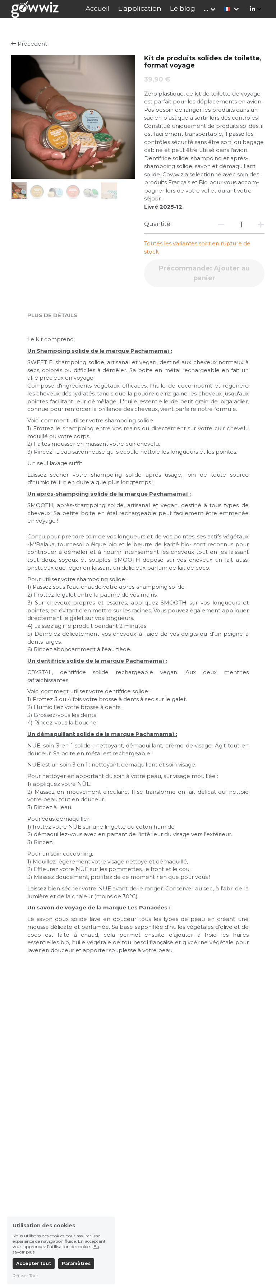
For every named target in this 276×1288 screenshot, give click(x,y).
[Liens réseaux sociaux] (252, 9)
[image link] (35, 8)
